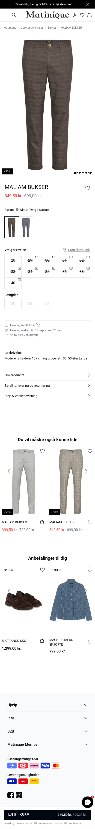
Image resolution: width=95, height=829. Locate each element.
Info (10, 718)
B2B (10, 731)
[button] (47, 375)
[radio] (13, 260)
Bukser (52, 27)
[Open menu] (5, 15)
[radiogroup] (47, 272)
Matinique (10, 27)
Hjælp (12, 705)
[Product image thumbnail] (75, 173)
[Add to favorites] (87, 188)
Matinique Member (23, 744)
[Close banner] (87, 4)
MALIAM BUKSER (71, 27)
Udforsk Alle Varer (32, 27)
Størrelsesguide (79, 250)
